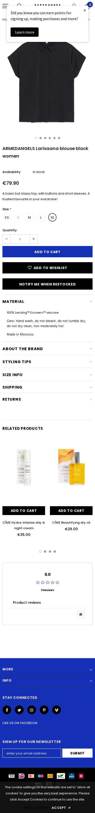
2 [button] (40, 138)
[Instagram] (31, 709)
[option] (47, 79)
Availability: (11, 172)
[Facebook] (6, 709)
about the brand (22, 349)
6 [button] (59, 138)
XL (52, 217)
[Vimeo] (56, 709)
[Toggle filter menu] (80, 614)
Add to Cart (24, 510)
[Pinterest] (44, 709)
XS (7, 217)
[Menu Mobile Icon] (5, 6)
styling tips (16, 362)
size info (12, 375)
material (13, 301)
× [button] (85, 10)
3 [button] (45, 138)
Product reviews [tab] (27, 602)
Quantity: (10, 230)
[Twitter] (19, 709)
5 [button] (54, 138)
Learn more (24, 32)
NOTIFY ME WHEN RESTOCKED (47, 284)
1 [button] (36, 138)
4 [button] (50, 138)
